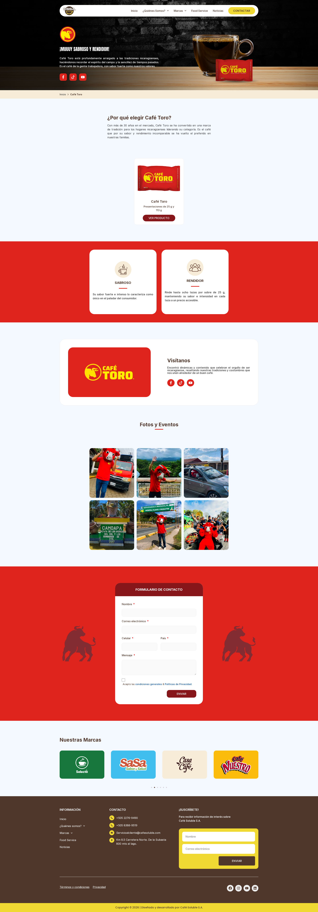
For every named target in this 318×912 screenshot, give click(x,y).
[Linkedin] (255, 888)
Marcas (178, 10)
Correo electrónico (134, 621)
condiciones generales (148, 684)
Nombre (127, 604)
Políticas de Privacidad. (178, 684)
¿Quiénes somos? (154, 10)
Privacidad (99, 887)
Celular (126, 638)
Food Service (199, 10)
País (163, 638)
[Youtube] (246, 888)
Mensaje (127, 655)
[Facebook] (230, 888)
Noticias (218, 10)
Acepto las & (157, 684)
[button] (151, 787)
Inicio (134, 10)
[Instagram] (238, 888)
